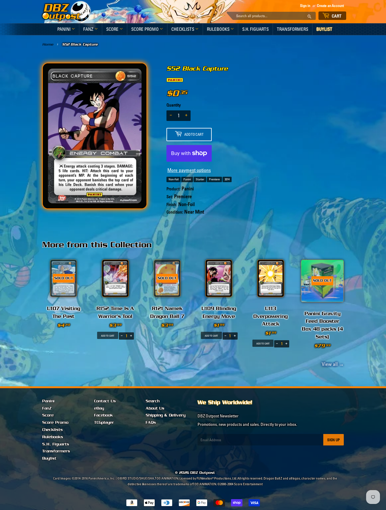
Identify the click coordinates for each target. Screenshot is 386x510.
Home (47, 44)
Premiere (214, 179)
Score (112, 29)
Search (153, 401)
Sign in (305, 5)
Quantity (173, 105)
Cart (336, 16)
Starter (200, 179)
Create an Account (330, 5)
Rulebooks (218, 29)
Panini (64, 29)
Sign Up (333, 440)
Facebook (103, 415)
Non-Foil (174, 179)
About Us (155, 408)
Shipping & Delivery (165, 415)
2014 (227, 179)
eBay (99, 408)
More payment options (189, 170)
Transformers (292, 29)
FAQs (151, 422)
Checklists (183, 29)
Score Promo (145, 29)
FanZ (88, 29)
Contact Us (105, 401)
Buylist (324, 29)
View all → (332, 364)
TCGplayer (104, 422)
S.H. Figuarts (255, 29)
